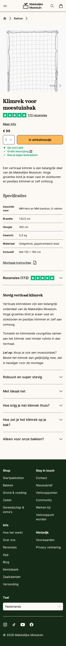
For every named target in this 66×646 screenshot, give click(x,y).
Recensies (10, 547)
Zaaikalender (12, 577)
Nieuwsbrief (44, 485)
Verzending (11, 584)
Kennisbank (11, 569)
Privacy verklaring (48, 547)
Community (44, 500)
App (6, 554)
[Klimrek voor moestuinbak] (33, 58)
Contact (41, 478)
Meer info (9, 124)
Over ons (9, 540)
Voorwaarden (45, 540)
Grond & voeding (14, 492)
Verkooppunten (46, 492)
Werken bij (43, 507)
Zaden (7, 500)
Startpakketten (13, 478)
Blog (6, 562)
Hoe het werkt (13, 532)
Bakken (18, 18)
